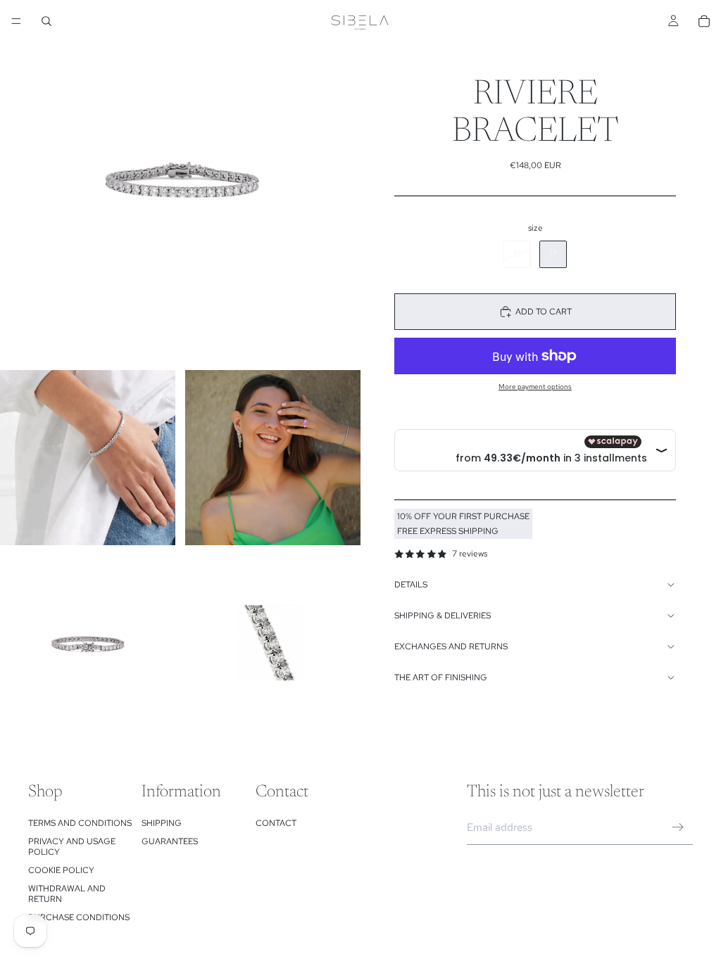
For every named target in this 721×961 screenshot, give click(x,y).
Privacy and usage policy (71, 846)
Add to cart (543, 311)
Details (410, 584)
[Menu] (16, 21)
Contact (276, 823)
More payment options (535, 386)
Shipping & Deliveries (442, 615)
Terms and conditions (80, 823)
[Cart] (704, 21)
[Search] (46, 21)
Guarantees (170, 841)
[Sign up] (678, 827)
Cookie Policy (61, 870)
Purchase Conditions (79, 917)
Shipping (162, 823)
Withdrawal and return (67, 893)
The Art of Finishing (440, 677)
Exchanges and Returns (451, 646)
